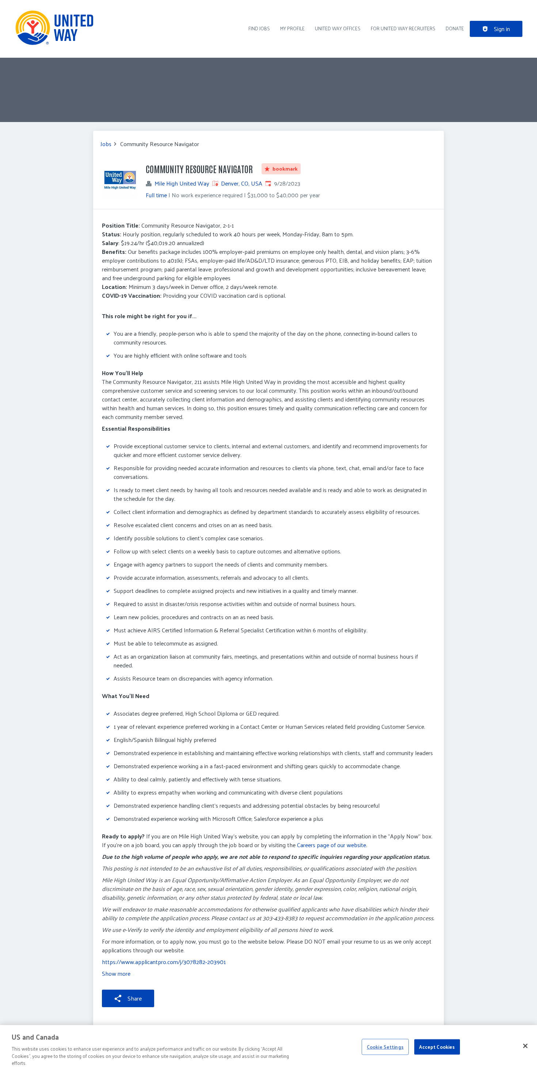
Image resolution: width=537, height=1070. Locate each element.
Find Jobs (259, 28)
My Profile (292, 28)
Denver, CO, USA (241, 183)
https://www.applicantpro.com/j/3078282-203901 (164, 961)
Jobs (105, 144)
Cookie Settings (385, 1047)
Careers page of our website (331, 844)
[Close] (525, 1046)
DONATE (455, 28)
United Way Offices (338, 28)
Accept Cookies (437, 1047)
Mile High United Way (182, 183)
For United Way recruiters (403, 28)
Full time (156, 195)
